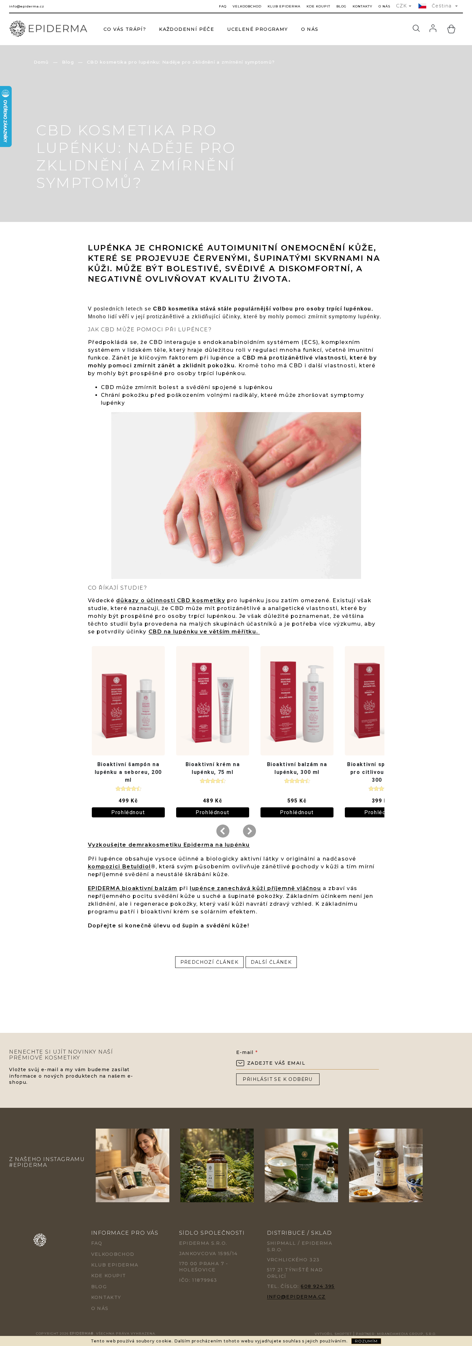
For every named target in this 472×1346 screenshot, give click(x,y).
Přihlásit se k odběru (277, 1079)
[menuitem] (124, 29)
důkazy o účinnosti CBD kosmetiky (170, 600)
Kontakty (362, 6)
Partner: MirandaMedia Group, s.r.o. (396, 1334)
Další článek (271, 962)
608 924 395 (317, 1286)
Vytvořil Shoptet (333, 1334)
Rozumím (366, 1341)
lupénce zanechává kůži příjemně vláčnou (255, 888)
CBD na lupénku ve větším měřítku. (204, 632)
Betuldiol (136, 866)
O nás (384, 6)
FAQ (222, 6)
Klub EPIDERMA (284, 6)
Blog (341, 6)
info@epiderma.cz (296, 1297)
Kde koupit (318, 6)
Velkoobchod (247, 6)
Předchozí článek (209, 962)
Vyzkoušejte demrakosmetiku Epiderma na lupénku (169, 845)
